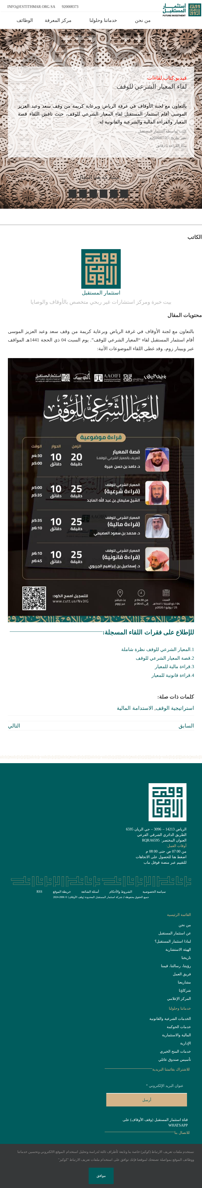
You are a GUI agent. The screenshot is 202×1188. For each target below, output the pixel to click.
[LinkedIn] (103, 193)
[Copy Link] (72, 193)
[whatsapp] (172, 904)
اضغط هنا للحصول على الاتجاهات (161, 857)
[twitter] (181, 904)
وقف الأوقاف (76, 897)
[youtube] (163, 904)
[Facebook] (124, 193)
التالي (14, 726)
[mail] (189, 904)
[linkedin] (155, 904)
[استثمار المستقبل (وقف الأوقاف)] (182, 6)
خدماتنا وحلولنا (180, 1008)
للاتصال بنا (182, 1133)
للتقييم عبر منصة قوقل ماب (165, 862)
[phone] (147, 904)
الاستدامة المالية (135, 708)
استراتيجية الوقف (175, 708)
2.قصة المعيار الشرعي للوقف (165, 658)
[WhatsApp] (93, 193)
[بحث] (61, 36)
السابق (186, 726)
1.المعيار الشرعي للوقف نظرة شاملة (157, 649)
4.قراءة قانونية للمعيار (173, 675)
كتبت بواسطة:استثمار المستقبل (162, 131)
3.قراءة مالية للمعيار (174, 666)
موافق (101, 1176)
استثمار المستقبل (101, 293)
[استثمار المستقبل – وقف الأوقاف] (101, 252)
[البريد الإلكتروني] (83, 193)
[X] (114, 193)
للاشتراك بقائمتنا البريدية (171, 1069)
